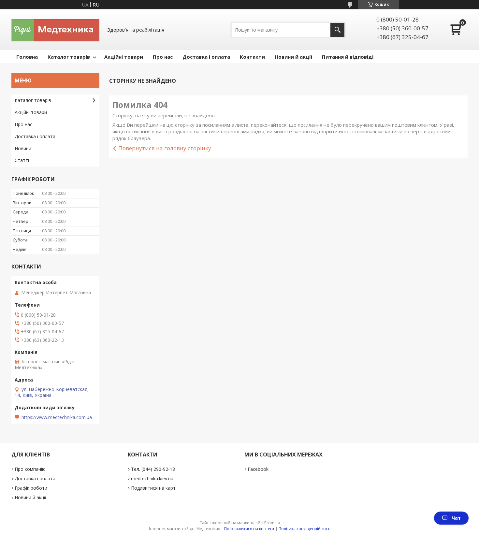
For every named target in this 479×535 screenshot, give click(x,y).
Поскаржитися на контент (249, 528)
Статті (22, 160)
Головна (27, 56)
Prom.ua (272, 523)
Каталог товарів (69, 56)
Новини (23, 148)
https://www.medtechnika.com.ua (57, 417)
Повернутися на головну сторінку (164, 148)
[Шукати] (337, 30)
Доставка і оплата (206, 56)
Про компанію (30, 469)
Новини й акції (293, 56)
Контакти (252, 56)
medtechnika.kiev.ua (152, 478)
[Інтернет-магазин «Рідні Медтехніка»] (55, 29)
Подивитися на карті (154, 488)
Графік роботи (31, 488)
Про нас (163, 56)
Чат (456, 518)
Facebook (258, 469)
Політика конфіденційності (304, 528)
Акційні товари (123, 56)
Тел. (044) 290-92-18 (153, 469)
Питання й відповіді (347, 56)
